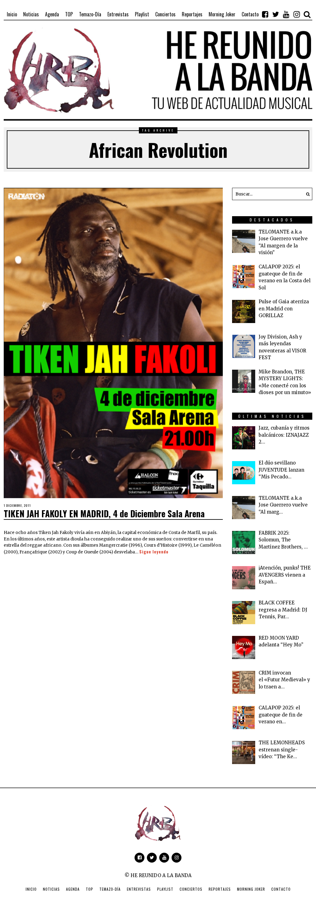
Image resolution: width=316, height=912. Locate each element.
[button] (306, 194)
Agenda (73, 889)
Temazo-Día (110, 889)
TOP (89, 889)
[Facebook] (265, 14)
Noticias (51, 889)
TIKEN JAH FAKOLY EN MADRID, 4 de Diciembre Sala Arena (104, 513)
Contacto (281, 889)
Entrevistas (139, 889)
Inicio (31, 889)
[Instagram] (296, 14)
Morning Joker (251, 889)
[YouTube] (286, 14)
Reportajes (220, 889)
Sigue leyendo (153, 551)
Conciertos (191, 889)
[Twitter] (275, 14)
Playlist (165, 889)
